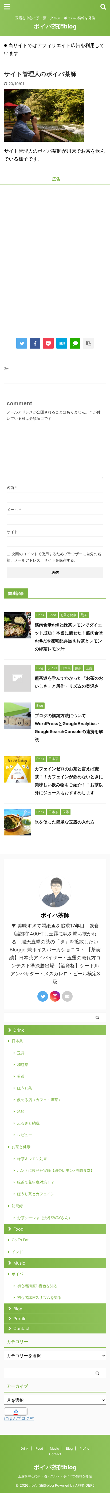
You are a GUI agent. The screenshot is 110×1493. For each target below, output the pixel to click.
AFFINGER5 (85, 1485)
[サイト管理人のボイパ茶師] (61, 343)
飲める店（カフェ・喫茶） (39, 1099)
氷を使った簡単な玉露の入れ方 (65, 822)
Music (19, 1263)
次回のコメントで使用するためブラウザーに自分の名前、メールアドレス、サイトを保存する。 (54, 556)
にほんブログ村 (19, 1418)
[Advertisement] (55, 258)
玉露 (21, 1053)
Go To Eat (20, 1239)
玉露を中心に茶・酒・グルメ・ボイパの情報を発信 (55, 1476)
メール (14, 509)
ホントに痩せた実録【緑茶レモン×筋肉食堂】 (55, 1170)
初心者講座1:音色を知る (37, 1285)
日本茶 (17, 1041)
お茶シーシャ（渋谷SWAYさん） (44, 1217)
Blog (17, 1308)
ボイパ (17, 1274)
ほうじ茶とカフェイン (35, 1193)
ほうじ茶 (24, 1088)
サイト (12, 531)
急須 (21, 1111)
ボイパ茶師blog (55, 26)
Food (18, 1229)
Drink (18, 1030)
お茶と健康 (21, 1146)
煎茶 (21, 1076)
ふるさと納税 (28, 1123)
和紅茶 (22, 1064)
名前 (12, 487)
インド (17, 1251)
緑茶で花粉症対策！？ (35, 1182)
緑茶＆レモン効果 (32, 1158)
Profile (19, 1318)
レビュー (24, 1134)
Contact (21, 1328)
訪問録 (17, 1205)
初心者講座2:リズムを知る (39, 1297)
